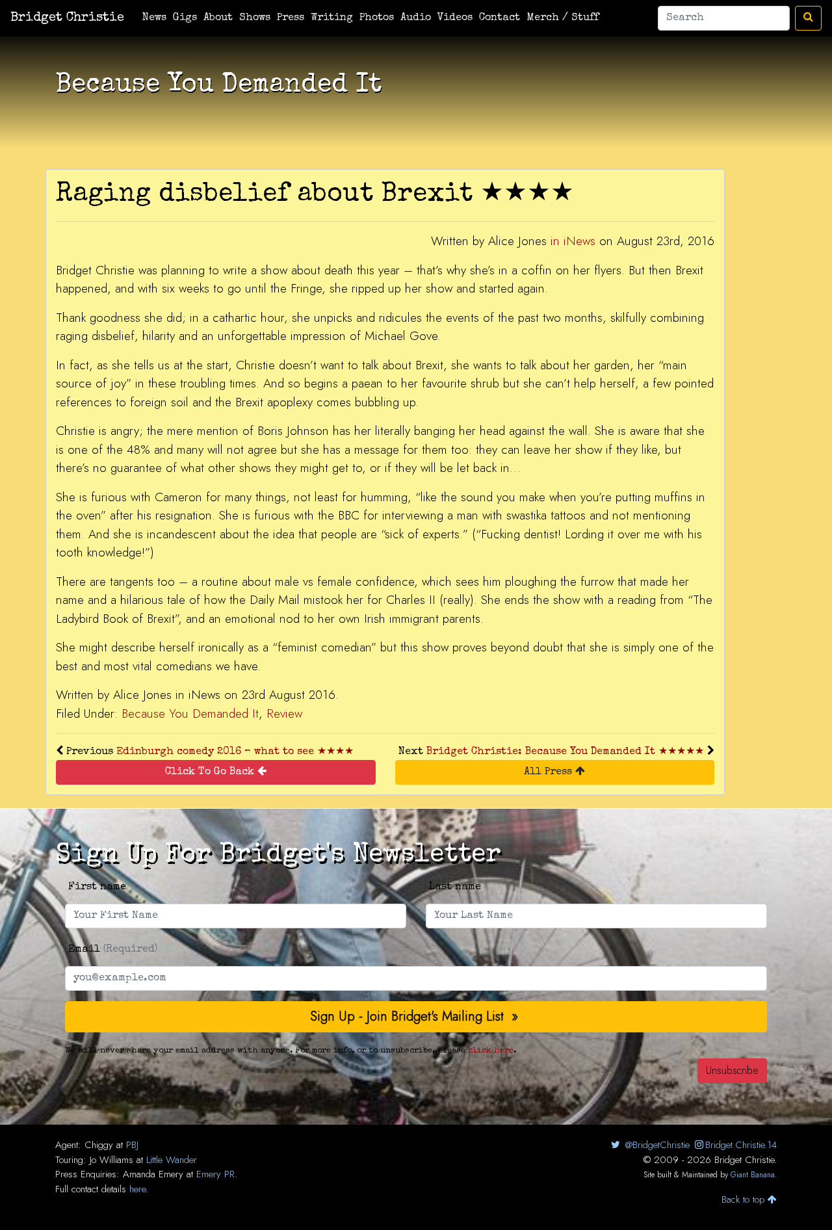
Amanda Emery (153, 1174)
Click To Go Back (211, 772)
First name (97, 887)
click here (491, 1051)
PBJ (132, 1145)
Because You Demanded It (190, 713)
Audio (415, 18)
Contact (499, 18)
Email (112, 950)
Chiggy (98, 1145)
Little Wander (171, 1160)
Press (290, 18)
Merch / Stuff (562, 18)
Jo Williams (111, 1160)
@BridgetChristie (655, 1145)
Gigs (185, 18)
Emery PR (215, 1174)
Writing (332, 18)
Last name (455, 887)
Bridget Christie (67, 18)
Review (284, 713)
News (154, 18)
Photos (376, 18)
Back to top (745, 1199)
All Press (549, 772)
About (218, 18)
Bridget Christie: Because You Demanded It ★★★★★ (565, 752)
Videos (455, 18)
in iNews (573, 241)
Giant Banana (753, 1175)
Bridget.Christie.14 (741, 1145)
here (137, 1189)
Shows (254, 18)
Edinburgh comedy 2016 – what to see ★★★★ (235, 752)
